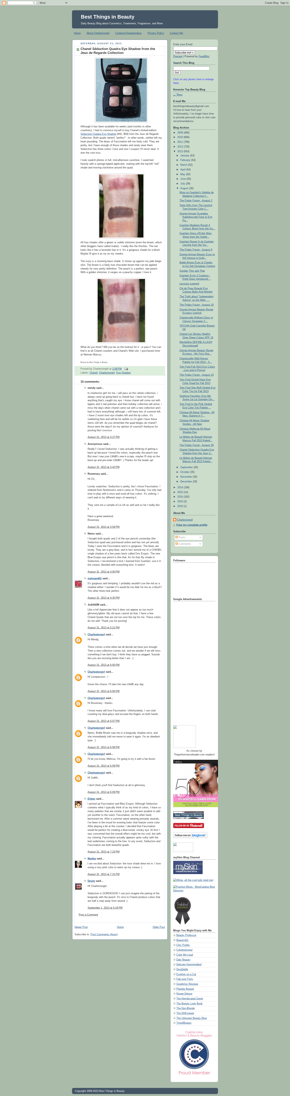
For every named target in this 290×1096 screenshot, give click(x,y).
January (185, 155)
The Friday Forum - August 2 (196, 200)
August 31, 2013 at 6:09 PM (104, 765)
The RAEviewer (185, 1013)
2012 (180, 146)
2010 (180, 137)
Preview (177, 56)
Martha (92, 858)
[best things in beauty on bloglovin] (190, 837)
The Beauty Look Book (189, 1003)
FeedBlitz (204, 56)
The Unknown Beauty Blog (191, 1018)
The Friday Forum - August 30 (197, 445)
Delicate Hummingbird (188, 964)
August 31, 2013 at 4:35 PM (104, 597)
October (185, 472)
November (186, 476)
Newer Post (81, 927)
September (187, 467)
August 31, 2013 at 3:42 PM (104, 467)
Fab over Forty (184, 979)
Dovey (91, 881)
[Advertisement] (189, 662)
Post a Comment (88, 914)
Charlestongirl (107, 372)
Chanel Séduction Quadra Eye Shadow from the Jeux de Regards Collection (117, 51)
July (183, 183)
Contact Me (176, 33)
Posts (181, 537)
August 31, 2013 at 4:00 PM (104, 571)
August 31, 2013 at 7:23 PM (104, 851)
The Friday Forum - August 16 (197, 304)
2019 (180, 506)
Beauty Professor (186, 935)
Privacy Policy (156, 33)
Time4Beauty (184, 1023)
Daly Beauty (183, 959)
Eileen (91, 798)
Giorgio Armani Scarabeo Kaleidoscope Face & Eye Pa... (196, 217)
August (184, 188)
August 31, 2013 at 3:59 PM (104, 527)
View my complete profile (191, 525)
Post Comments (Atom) (104, 934)
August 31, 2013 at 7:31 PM (104, 874)
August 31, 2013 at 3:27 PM (104, 437)
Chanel (93, 372)
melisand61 (95, 578)
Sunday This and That (192, 271)
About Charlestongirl (97, 33)
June (183, 179)
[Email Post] (126, 368)
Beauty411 (182, 940)
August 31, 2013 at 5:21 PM (104, 627)
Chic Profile (183, 945)
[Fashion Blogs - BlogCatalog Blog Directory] (194, 890)
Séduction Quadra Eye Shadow (98, 134)
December (186, 481)
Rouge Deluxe (184, 993)
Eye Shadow (123, 372)
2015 (180, 492)
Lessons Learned (189, 283)
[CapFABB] (194, 1075)
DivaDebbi (182, 969)
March (184, 164)
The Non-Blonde (185, 1008)
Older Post (159, 927)
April (183, 169)
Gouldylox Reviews (187, 984)
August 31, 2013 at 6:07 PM (104, 721)
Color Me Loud (184, 954)
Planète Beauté (185, 989)
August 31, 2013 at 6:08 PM (104, 747)
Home (77, 33)
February (185, 160)
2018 (180, 501)
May (183, 174)
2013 (180, 151)
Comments (184, 544)
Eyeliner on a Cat (186, 974)
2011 (180, 142)
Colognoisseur (184, 950)
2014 (180, 487)
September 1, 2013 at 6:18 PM (105, 907)
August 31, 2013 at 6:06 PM (104, 665)
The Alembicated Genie (189, 998)
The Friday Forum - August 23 (197, 375)
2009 (180, 132)
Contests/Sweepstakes (128, 33)
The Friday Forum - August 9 (196, 249)
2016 (180, 496)
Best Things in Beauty (107, 17)
